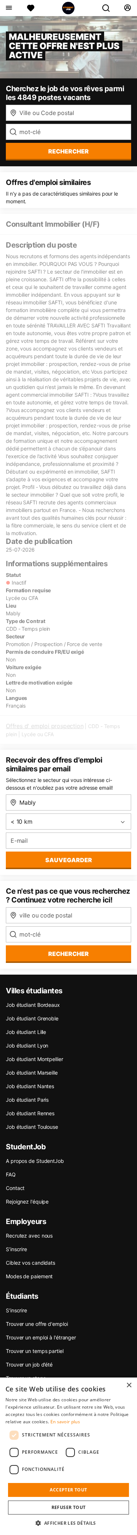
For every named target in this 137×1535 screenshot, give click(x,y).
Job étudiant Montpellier (34, 1059)
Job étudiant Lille (26, 1032)
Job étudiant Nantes (30, 1086)
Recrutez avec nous (29, 1235)
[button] (68, 1523)
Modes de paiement (29, 1276)
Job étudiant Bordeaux (33, 1005)
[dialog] (68, 1456)
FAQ (11, 1174)
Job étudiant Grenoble (32, 1018)
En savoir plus (65, 1422)
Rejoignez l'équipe (27, 1201)
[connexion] (127, 8)
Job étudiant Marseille (32, 1072)
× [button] (129, 1385)
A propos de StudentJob (35, 1161)
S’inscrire (16, 1249)
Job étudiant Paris (27, 1100)
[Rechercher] (109, 8)
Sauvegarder (68, 860)
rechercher (68, 151)
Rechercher (68, 953)
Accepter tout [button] (68, 1490)
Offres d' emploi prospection (44, 726)
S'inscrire (16, 1310)
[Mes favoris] (31, 8)
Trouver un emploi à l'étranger (41, 1337)
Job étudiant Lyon (27, 1045)
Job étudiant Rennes (30, 1113)
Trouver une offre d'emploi (37, 1324)
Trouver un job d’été (29, 1364)
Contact (15, 1188)
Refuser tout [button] (69, 1507)
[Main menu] (9, 8)
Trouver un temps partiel (35, 1351)
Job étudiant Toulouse (32, 1127)
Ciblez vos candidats (30, 1263)
